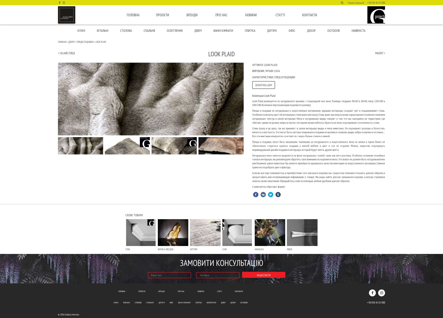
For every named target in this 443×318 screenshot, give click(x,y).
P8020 (289, 249)
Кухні (81, 30)
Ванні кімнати (223, 30)
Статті (280, 14)
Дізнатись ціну (263, 85)
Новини (251, 14)
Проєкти (162, 14)
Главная (62, 41)
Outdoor (333, 30)
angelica (259, 249)
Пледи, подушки (85, 41)
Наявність (358, 30)
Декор (311, 30)
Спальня (149, 30)
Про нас (221, 14)
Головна (133, 14)
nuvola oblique (165, 249)
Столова (126, 30)
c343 (224, 249)
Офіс (292, 30)
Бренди (192, 14)
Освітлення (175, 30)
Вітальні (102, 30)
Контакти (309, 14)
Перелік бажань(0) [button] (356, 2)
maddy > (380, 53)
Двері (198, 30)
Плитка (250, 30)
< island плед (66, 53)
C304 (127, 249)
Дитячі (272, 30)
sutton (193, 249)
